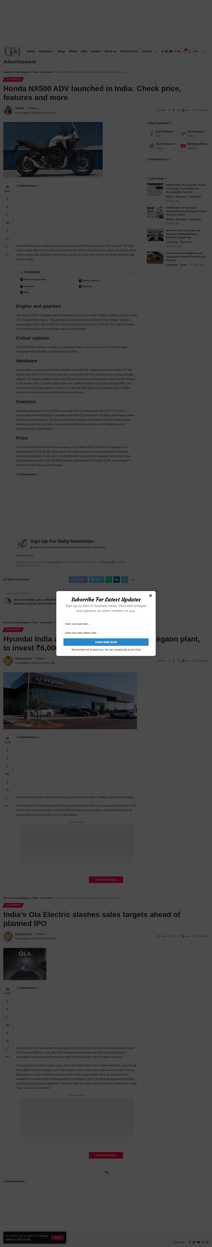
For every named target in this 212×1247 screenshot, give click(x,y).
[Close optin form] (151, 596)
